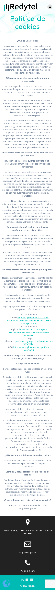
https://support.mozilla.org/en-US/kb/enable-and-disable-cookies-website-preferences (29, 332)
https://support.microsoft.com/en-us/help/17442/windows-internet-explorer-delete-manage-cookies (29, 320)
